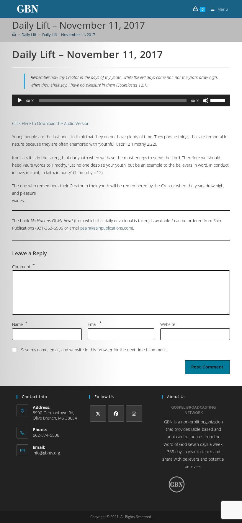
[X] (98, 413)
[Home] (14, 34)
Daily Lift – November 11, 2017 (68, 34)
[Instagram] (134, 413)
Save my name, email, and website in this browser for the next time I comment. (94, 350)
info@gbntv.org (46, 453)
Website (167, 324)
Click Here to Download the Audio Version (50, 123)
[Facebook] (116, 413)
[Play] (20, 100)
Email (95, 324)
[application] (121, 100)
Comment (23, 266)
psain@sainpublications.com (106, 228)
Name (19, 324)
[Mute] (206, 100)
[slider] (218, 100)
